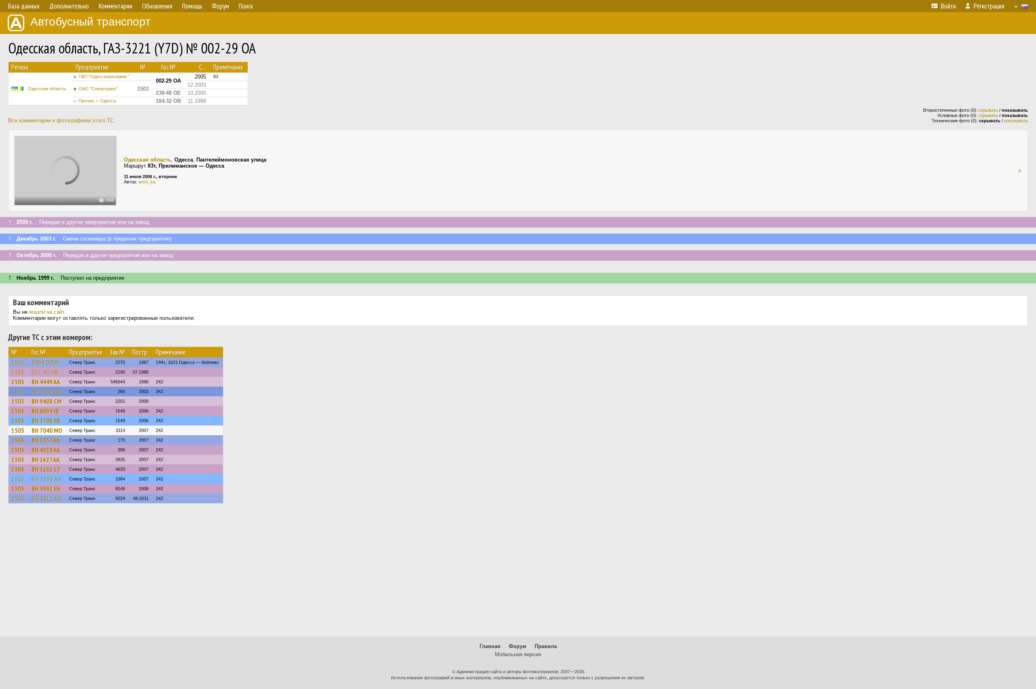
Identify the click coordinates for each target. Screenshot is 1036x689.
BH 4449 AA (46, 382)
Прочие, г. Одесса (97, 100)
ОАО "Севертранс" (98, 88)
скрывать (988, 110)
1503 (17, 362)
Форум (517, 646)
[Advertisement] (518, 573)
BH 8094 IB (45, 411)
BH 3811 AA (47, 498)
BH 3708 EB (46, 421)
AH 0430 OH (47, 391)
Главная (490, 646)
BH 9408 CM (47, 401)
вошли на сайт (46, 312)
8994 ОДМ (45, 362)
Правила (546, 646)
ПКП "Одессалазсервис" (104, 76)
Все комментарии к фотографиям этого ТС (61, 120)
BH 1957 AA (45, 440)
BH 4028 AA (46, 450)
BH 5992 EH (46, 489)
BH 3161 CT (46, 469)
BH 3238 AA (47, 479)
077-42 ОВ (45, 372)
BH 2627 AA (45, 459)
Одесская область (47, 88)
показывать (1016, 120)
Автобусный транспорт (90, 21)
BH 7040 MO (47, 430)
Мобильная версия (518, 654)
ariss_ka (146, 181)
